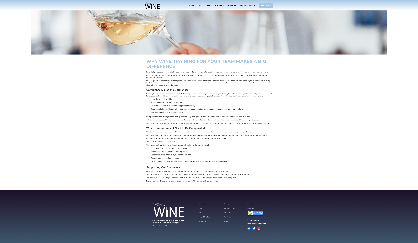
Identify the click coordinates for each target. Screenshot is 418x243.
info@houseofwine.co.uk (256, 223)
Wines (208, 5)
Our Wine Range (229, 208)
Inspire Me (231, 5)
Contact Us (251, 208)
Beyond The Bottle (204, 217)
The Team (219, 5)
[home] (152, 5)
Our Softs (227, 212)
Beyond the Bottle (247, 5)
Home (191, 5)
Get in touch (266, 5)
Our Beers (227, 217)
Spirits (226, 221)
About (199, 5)
